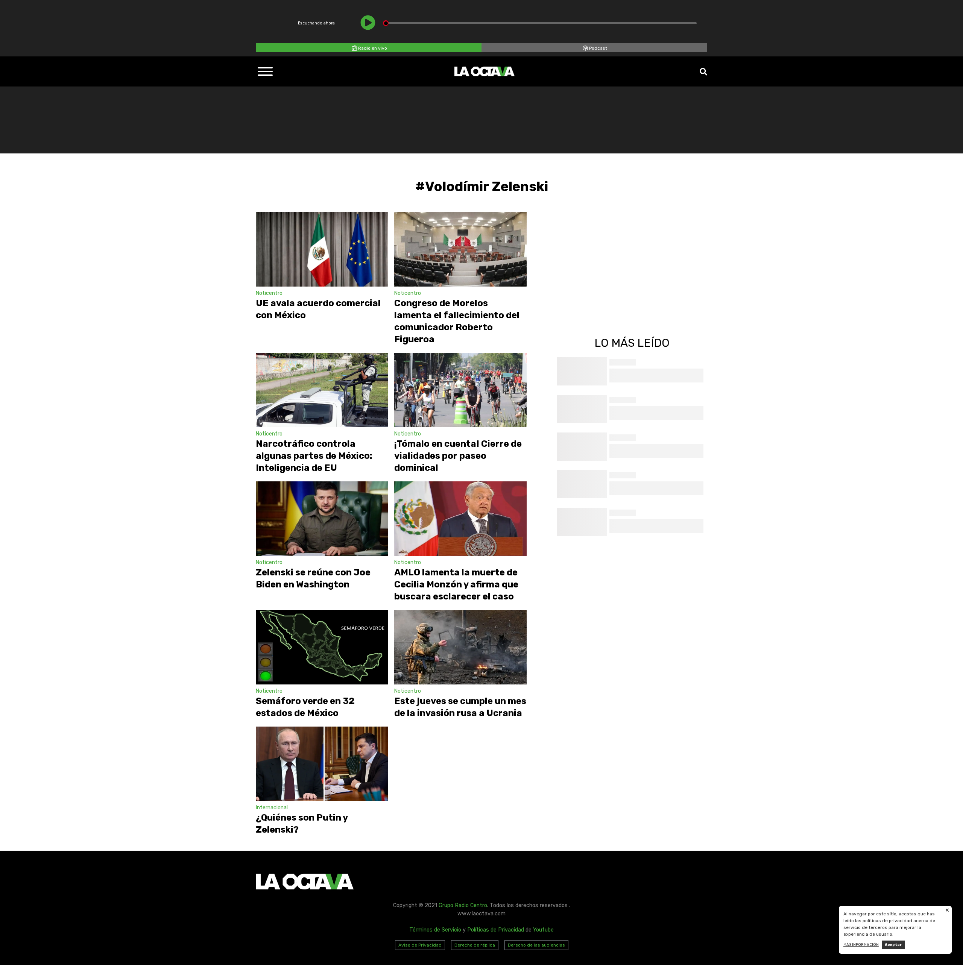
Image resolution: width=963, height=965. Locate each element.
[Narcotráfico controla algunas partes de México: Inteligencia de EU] (322, 390)
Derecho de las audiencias (536, 945)
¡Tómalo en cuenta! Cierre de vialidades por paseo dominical (458, 455)
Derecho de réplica (474, 945)
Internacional (272, 807)
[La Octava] (484, 71)
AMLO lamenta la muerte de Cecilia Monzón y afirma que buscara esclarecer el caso (456, 584)
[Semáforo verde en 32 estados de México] (322, 647)
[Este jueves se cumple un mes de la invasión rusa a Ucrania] (460, 647)
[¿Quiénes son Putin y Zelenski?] (322, 764)
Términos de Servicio (435, 930)
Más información (861, 944)
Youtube (543, 930)
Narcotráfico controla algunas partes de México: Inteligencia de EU (314, 455)
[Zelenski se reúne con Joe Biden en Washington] (322, 518)
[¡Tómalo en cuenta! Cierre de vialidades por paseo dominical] (460, 390)
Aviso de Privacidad (420, 945)
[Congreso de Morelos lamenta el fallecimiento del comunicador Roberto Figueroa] (460, 249)
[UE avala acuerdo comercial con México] (322, 249)
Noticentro (269, 293)
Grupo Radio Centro (463, 905)
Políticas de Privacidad (495, 930)
